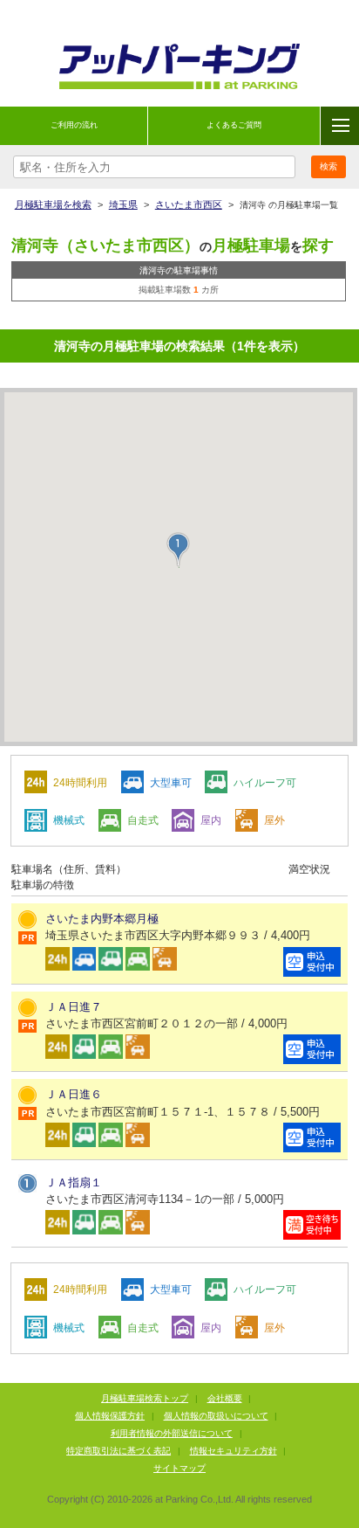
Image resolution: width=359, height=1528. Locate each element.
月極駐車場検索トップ (144, 1398)
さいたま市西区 (188, 204)
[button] (178, 549)
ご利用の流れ (74, 125)
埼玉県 (123, 204)
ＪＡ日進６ (73, 1094)
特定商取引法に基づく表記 (118, 1450)
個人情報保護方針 (110, 1416)
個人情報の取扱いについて (216, 1416)
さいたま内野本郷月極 (102, 918)
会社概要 (224, 1398)
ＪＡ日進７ (73, 1006)
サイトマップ (179, 1468)
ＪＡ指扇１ (73, 1182)
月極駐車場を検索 (53, 204)
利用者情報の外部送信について (172, 1433)
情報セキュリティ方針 (233, 1450)
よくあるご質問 (234, 125)
